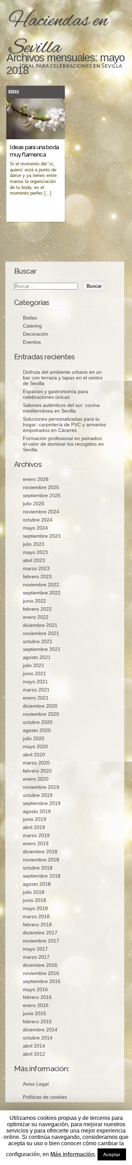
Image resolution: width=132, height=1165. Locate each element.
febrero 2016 (37, 997)
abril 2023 (34, 560)
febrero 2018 (37, 924)
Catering (32, 326)
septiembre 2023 (42, 536)
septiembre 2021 (42, 649)
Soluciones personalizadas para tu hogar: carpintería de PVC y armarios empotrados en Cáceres (64, 424)
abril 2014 (34, 1046)
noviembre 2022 (41, 584)
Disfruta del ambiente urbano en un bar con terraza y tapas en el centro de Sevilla (62, 377)
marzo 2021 (36, 690)
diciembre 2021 (40, 625)
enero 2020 (36, 779)
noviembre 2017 (41, 941)
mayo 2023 (35, 552)
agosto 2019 (37, 811)
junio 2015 (34, 1013)
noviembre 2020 (41, 714)
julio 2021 (33, 665)
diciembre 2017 (40, 932)
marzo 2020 (36, 763)
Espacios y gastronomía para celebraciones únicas (55, 394)
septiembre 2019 (42, 803)
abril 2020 (34, 754)
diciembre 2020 (40, 706)
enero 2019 (36, 843)
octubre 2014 (37, 1038)
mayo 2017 (35, 949)
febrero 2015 (37, 1021)
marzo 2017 (36, 957)
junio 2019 (34, 819)
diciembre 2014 (40, 1029)
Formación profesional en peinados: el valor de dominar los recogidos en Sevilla (63, 443)
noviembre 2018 (41, 859)
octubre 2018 (37, 868)
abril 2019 (34, 827)
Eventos (32, 342)
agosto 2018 (37, 884)
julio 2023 (33, 544)
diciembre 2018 (40, 851)
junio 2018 (34, 900)
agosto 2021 (37, 657)
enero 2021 (36, 698)
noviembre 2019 (41, 787)
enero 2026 (36, 479)
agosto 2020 (37, 730)
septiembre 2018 (42, 876)
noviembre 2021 (41, 633)
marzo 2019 (36, 835)
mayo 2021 (35, 681)
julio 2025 (33, 503)
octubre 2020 (37, 722)
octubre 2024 (37, 520)
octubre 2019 (37, 795)
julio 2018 (33, 892)
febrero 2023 (37, 576)
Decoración (35, 334)
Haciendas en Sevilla (58, 34)
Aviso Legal (36, 1084)
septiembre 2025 (42, 495)
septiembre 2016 (42, 981)
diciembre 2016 (40, 965)
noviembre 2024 (41, 511)
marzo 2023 (36, 568)
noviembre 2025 (41, 487)
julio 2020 (33, 738)
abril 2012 (34, 1054)
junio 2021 (34, 673)
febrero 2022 (37, 609)
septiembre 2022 (42, 593)
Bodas (13, 91)
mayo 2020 (35, 746)
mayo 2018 (35, 908)
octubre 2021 (37, 641)
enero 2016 (36, 1005)
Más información (72, 1154)
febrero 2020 (37, 771)
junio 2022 (34, 601)
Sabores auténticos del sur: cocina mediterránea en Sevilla (61, 408)
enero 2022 (36, 617)
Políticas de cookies (45, 1097)
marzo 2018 (36, 916)
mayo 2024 (35, 528)
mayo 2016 (35, 989)
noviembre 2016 (41, 973)
